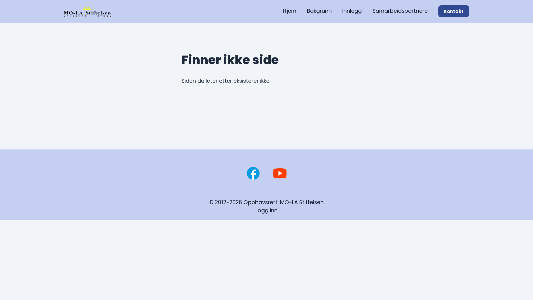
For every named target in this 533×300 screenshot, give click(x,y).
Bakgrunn (319, 11)
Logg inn (266, 210)
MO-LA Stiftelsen (302, 202)
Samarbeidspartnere (400, 11)
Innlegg (352, 11)
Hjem (289, 11)
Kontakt (454, 11)
